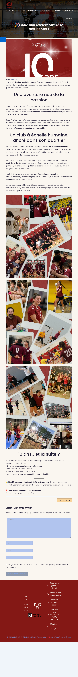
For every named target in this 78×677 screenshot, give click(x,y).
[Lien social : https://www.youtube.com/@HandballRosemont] (38, 607)
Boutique (69, 10)
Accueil (12, 10)
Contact (69, 18)
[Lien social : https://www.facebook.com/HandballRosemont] (36, 604)
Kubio (69, 637)
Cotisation (44, 10)
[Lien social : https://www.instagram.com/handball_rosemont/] (40, 604)
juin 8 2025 (14, 79)
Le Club (22, 10)
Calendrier (57, 10)
